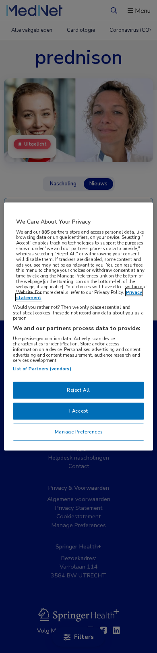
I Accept (78, 411)
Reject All (78, 390)
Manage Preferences (78, 431)
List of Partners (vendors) (42, 369)
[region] (78, 327)
